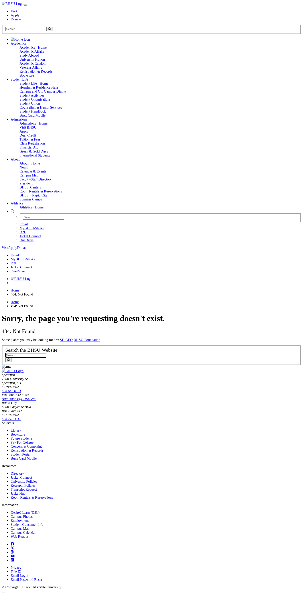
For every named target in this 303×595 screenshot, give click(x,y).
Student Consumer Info (27, 524)
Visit (14, 11)
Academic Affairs (32, 51)
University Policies (24, 481)
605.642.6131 (11, 391)
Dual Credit (28, 135)
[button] (12, 211)
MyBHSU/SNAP (32, 228)
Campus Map (29, 175)
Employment (20, 520)
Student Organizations (35, 99)
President (26, 183)
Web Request (20, 536)
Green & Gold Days (34, 151)
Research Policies (23, 485)
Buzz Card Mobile (32, 115)
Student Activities (32, 95)
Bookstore (27, 75)
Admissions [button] (19, 119)
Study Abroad (29, 55)
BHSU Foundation (87, 340)
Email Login (19, 575)
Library (16, 430)
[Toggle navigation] (25, 5)
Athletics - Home (31, 207)
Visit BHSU (28, 127)
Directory (17, 473)
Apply (15, 15)
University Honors (32, 59)
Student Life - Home (34, 83)
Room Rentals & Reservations (41, 191)
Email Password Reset (26, 579)
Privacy (16, 567)
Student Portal (20, 454)
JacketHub (18, 493)
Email (24, 224)
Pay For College (22, 442)
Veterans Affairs (31, 67)
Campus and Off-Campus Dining (43, 91)
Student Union (30, 103)
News (24, 167)
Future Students (22, 438)
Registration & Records (36, 71)
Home (15, 290)
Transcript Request (24, 489)
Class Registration (32, 143)
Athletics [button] (17, 203)
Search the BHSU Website (31, 350)
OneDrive (26, 240)
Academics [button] (18, 43)
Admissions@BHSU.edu (19, 399)
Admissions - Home (33, 123)
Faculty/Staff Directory (36, 179)
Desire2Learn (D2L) (25, 512)
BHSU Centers (30, 187)
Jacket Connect (30, 236)
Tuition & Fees (30, 139)
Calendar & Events (33, 171)
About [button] (15, 159)
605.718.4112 (11, 419)
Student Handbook (33, 111)
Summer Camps (31, 199)
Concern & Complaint (26, 446)
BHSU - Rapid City (33, 195)
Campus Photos (22, 516)
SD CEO (66, 340)
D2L (23, 232)
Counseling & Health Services (41, 107)
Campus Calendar (23, 532)
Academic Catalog (32, 63)
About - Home (30, 163)
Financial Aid (29, 147)
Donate (16, 19)
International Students (35, 155)
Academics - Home (33, 47)
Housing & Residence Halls (39, 87)
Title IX (16, 571)
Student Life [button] (19, 79)
